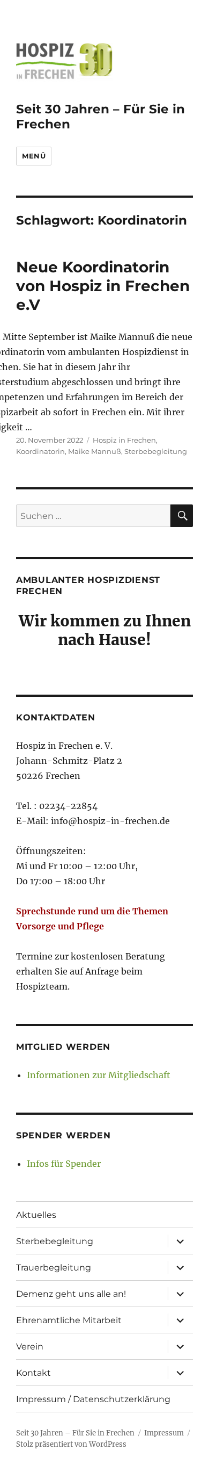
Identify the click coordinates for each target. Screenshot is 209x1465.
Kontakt (33, 1373)
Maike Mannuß (94, 451)
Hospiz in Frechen (124, 440)
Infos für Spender (64, 1163)
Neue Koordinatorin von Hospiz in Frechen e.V (103, 286)
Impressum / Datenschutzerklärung (93, 1399)
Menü (34, 155)
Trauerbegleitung (53, 1267)
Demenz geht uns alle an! (71, 1294)
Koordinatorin (40, 451)
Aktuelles (36, 1215)
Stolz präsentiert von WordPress (71, 1444)
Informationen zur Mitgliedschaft (98, 1075)
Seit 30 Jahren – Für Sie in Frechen (75, 1433)
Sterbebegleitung (155, 451)
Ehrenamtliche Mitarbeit (69, 1320)
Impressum (164, 1433)
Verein (29, 1346)
